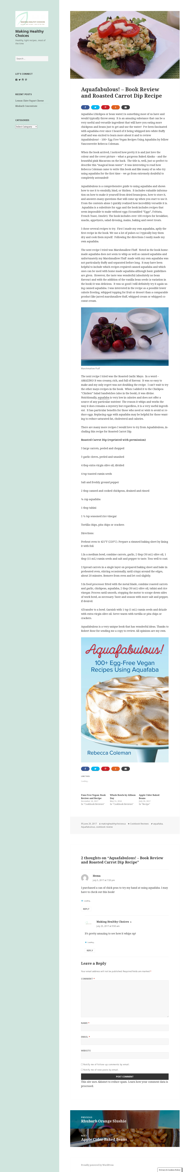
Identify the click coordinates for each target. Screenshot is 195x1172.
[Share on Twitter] (95, 107)
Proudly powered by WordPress (97, 1165)
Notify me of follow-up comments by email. (106, 1064)
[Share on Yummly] (115, 107)
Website (86, 1050)
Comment (88, 978)
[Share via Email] (125, 107)
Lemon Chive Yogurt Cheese (29, 100)
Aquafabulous (88, 826)
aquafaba (103, 397)
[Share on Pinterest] (105, 107)
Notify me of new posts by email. (100, 1069)
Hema (97, 876)
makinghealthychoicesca (113, 823)
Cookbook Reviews (139, 823)
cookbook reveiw (104, 826)
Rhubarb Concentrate (26, 106)
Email (85, 1036)
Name (85, 1023)
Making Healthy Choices (29, 33)
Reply (86, 909)
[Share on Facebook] (85, 107)
